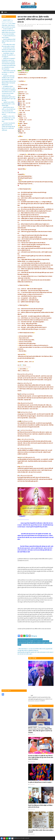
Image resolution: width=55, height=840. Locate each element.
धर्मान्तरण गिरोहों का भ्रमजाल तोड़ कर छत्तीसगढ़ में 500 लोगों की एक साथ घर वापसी (8, 72)
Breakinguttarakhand (43, 24)
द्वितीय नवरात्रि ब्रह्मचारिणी (48, 642)
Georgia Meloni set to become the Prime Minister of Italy (30, 639)
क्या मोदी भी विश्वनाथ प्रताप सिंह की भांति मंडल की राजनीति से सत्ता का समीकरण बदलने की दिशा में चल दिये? (8, 49)
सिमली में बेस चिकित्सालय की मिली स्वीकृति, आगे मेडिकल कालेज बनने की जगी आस (8, 41)
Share (34, 636)
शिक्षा (29, 26)
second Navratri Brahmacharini (25, 641)
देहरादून (22, 26)
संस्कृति (31, 26)
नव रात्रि (19, 644)
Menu (5, 12)
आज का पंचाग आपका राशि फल (22, 642)
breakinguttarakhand (31, 24)
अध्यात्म (49, 24)
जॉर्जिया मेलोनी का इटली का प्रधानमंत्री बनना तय (35, 642)
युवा (27, 26)
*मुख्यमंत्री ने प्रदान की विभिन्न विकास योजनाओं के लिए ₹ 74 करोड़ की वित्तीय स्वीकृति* (8, 104)
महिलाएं (25, 26)
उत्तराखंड (19, 26)
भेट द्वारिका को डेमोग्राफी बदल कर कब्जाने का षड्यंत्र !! (40, 782)
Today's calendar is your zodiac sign (41, 641)
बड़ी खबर (30, 705)
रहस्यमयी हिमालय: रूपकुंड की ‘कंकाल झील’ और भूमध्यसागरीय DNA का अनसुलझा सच (8, 55)
